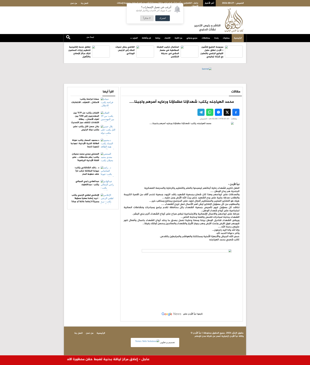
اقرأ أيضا (108, 91)
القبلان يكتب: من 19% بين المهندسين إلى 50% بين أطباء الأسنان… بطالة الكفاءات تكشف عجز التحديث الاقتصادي (93, 119)
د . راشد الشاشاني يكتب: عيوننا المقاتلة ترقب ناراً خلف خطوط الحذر (87, 171)
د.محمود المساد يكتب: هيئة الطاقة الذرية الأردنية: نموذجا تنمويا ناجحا (85, 143)
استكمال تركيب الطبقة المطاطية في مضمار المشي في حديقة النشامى (168, 52)
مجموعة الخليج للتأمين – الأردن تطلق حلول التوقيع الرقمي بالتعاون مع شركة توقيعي (211, 52)
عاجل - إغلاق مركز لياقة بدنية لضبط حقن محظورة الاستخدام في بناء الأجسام (94, 359)
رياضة (157, 38)
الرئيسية (238, 38)
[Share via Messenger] (218, 112)
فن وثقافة (146, 38)
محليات (226, 38)
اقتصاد (167, 38)
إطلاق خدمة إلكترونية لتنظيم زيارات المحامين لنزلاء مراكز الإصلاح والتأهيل (79, 52)
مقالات (235, 91)
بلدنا (216, 38)
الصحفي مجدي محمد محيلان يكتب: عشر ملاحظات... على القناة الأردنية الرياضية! (85, 157)
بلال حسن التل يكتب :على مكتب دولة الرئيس (86, 128)
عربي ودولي (191, 38)
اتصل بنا (84, 3)
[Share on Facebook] (235, 112)
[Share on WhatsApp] (209, 112)
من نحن (73, 3)
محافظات (206, 38)
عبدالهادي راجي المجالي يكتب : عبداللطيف (87, 183)
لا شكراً (146, 18)
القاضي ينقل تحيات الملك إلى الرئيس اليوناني (125, 50)
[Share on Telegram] (201, 112)
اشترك (162, 18)
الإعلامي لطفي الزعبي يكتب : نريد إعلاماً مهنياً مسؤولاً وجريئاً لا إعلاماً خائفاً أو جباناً (85, 198)
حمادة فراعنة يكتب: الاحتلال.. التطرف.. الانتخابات (85, 100)
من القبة (178, 38)
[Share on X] (227, 112)
